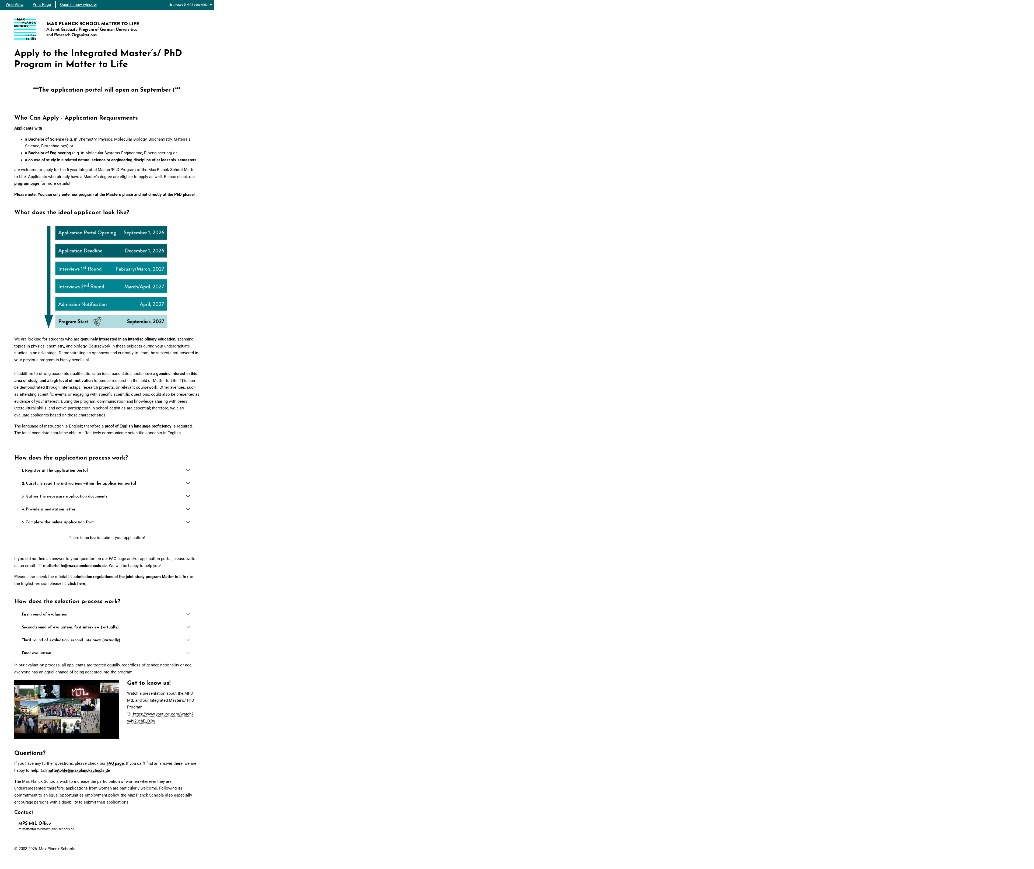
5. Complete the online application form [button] (58, 522)
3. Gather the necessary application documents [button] (64, 497)
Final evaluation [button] (36, 653)
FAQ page (115, 763)
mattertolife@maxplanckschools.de (75, 565)
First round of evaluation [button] (44, 615)
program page (26, 183)
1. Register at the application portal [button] (55, 471)
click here (76, 583)
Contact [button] (23, 812)
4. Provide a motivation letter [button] (49, 510)
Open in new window (78, 4)
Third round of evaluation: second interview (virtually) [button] (71, 640)
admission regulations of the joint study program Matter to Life (130, 576)
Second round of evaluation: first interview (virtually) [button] (70, 627)
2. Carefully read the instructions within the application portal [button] (79, 484)
